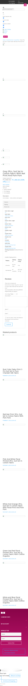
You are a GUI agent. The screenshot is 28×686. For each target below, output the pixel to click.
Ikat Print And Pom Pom (10, 245)
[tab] (14, 202)
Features (6, 202)
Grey (6, 219)
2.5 (5, 212)
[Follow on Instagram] (4, 613)
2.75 (6, 222)
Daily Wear (7, 241)
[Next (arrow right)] (1, 685)
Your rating (8, 294)
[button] (6, 184)
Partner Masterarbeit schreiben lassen (11, 652)
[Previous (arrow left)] (0, 685)
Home (4, 40)
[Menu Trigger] (25, 4)
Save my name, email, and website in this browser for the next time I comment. (14, 319)
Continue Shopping (9, 681)
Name (6, 309)
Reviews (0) (6, 206)
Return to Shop (16, 675)
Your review (8, 295)
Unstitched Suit (9, 40)
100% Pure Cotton (9, 215)
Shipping (6, 204)
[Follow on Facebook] (2, 613)
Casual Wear (16, 40)
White (6, 228)
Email (6, 313)
